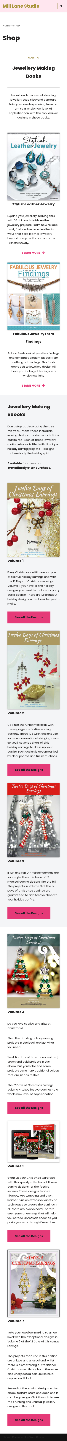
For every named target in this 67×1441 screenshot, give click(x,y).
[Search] (61, 6)
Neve (6, 1437)
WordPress (36, 1437)
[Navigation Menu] (53, 6)
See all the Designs (29, 617)
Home (7, 25)
